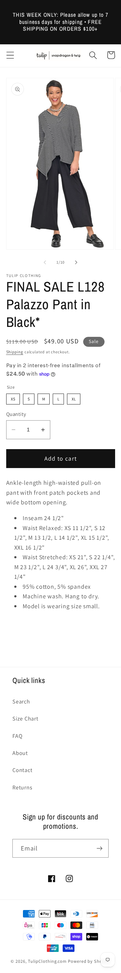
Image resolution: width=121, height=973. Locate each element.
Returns (22, 787)
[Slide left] (45, 262)
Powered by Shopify (89, 961)
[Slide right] (76, 262)
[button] (10, 55)
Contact (22, 770)
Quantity (16, 414)
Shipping (14, 352)
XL (73, 398)
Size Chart (25, 718)
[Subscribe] (99, 848)
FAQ (17, 735)
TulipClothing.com (47, 961)
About (20, 753)
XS (13, 398)
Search (21, 701)
